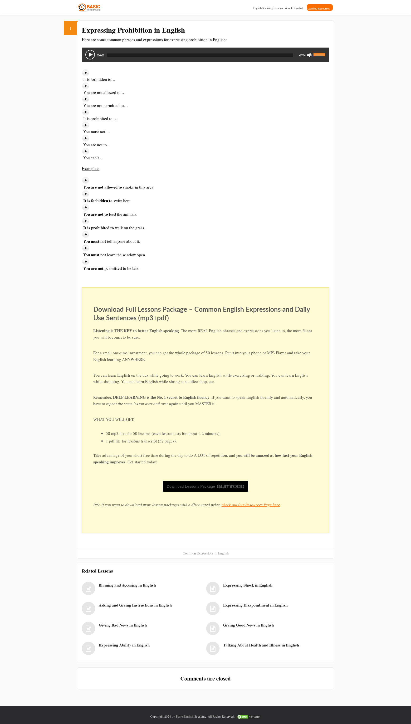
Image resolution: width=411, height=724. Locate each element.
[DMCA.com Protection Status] (249, 716)
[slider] (320, 52)
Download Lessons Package (191, 486)
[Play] (90, 54)
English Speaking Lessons (268, 8)
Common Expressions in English (206, 553)
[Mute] (309, 55)
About (288, 8)
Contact (298, 8)
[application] (205, 55)
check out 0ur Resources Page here (251, 504)
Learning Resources (318, 8)
